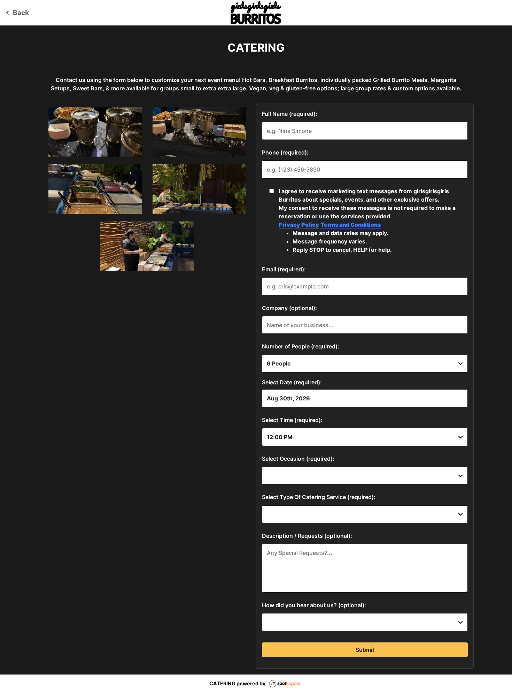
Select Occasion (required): (298, 458)
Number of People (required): (300, 346)
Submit (365, 649)
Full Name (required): (289, 113)
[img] (95, 132)
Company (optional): (289, 307)
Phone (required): (285, 152)
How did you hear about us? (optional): (314, 605)
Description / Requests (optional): (307, 535)
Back (16, 12)
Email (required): (284, 269)
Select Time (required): (292, 419)
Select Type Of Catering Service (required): (318, 497)
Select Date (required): (292, 382)
